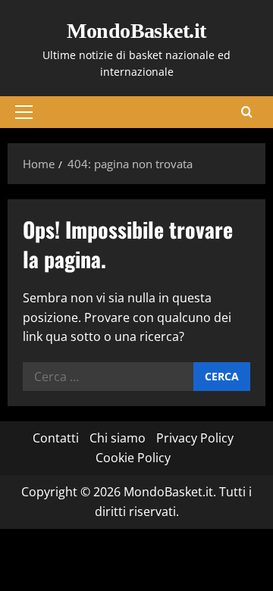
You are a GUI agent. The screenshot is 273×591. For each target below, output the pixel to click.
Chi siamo (117, 438)
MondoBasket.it (136, 30)
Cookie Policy (133, 457)
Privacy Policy (195, 438)
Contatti (56, 438)
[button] (24, 112)
